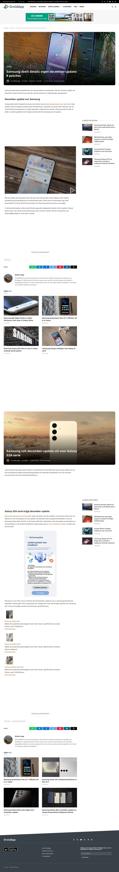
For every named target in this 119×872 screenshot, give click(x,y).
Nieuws (33, 7)
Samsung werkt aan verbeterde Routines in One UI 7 (59, 781)
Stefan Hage (16, 81)
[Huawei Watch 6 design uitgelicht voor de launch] (87, 151)
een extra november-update (56, 524)
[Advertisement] (40, 130)
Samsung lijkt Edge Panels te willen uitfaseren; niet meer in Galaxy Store (18, 319)
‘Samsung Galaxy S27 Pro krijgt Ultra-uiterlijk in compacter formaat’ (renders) (104, 161)
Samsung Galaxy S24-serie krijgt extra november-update (19, 811)
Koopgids (67, 7)
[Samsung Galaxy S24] (9, 618)
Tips (75, 7)
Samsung (7, 259)
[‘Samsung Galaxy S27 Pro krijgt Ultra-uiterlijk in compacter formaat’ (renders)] (87, 161)
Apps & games (53, 7)
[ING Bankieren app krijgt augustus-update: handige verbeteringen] (87, 139)
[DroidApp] (14, 6)
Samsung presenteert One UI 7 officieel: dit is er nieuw (59, 319)
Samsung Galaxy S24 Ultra (14, 667)
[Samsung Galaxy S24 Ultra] (9, 664)
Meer (82, 7)
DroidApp (6, 28)
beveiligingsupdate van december (58, 104)
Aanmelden (85, 857)
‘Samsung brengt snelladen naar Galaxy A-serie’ (59, 350)
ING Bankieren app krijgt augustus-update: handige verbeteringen (48, 1)
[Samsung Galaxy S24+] (9, 641)
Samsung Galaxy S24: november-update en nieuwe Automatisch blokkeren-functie (59, 811)
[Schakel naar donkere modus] (112, 7)
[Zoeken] (115, 7)
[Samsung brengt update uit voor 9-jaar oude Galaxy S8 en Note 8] (87, 127)
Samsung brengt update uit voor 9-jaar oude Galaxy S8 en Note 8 (104, 127)
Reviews (42, 7)
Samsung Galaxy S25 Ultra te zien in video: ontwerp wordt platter (21, 350)
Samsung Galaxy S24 (12, 621)
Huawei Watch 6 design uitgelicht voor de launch (103, 150)
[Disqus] (40, 384)
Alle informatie (10, 629)
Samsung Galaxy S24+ (13, 644)
